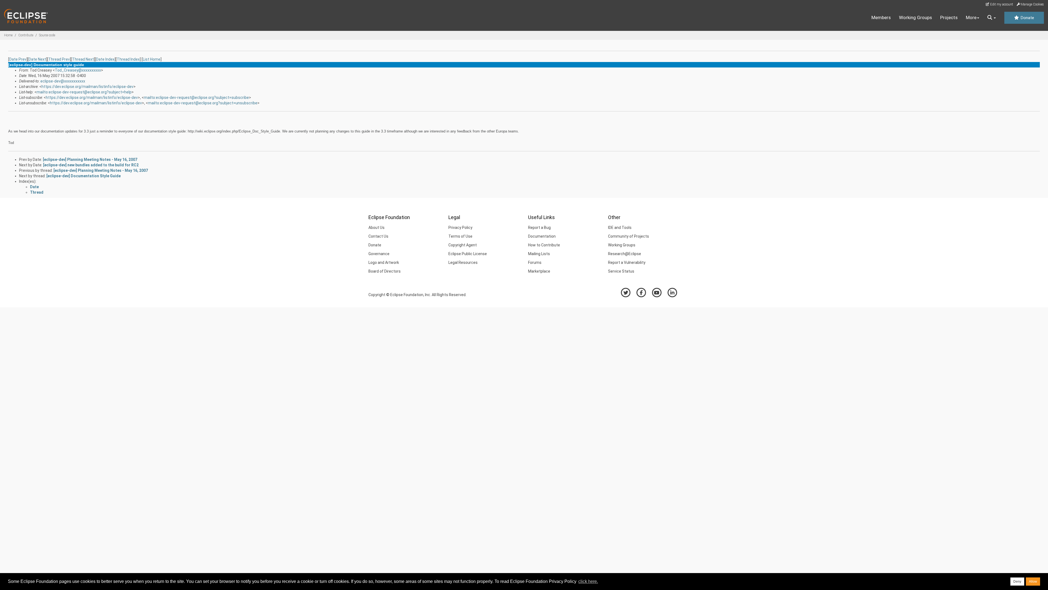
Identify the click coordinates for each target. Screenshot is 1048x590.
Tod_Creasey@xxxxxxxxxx (78, 70)
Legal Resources (463, 262)
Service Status (621, 271)
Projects (949, 17)
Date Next (37, 59)
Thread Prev (59, 59)
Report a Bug (539, 227)
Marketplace (539, 271)
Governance (378, 254)
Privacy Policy (460, 227)
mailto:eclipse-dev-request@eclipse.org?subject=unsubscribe (202, 103)
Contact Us (378, 236)
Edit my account (1001, 4)
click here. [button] (588, 581)
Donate (1026, 17)
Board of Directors (384, 271)
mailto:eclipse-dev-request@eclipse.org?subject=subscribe (196, 97)
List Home (151, 59)
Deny (1017, 581)
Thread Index (128, 59)
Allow (1033, 581)
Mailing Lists (539, 254)
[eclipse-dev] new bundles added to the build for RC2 (91, 165)
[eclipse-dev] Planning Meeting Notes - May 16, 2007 (90, 159)
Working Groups (915, 17)
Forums (534, 262)
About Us (376, 227)
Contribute (25, 35)
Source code (47, 35)
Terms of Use (460, 236)
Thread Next (83, 59)
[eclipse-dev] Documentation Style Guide (83, 176)
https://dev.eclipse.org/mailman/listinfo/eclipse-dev (87, 86)
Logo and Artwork (383, 262)
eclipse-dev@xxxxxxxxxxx (62, 81)
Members (881, 17)
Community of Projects (628, 236)
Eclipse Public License (467, 254)
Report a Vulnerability (626, 262)
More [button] (971, 17)
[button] (991, 18)
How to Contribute (544, 245)
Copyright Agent (462, 245)
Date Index (105, 59)
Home (8, 35)
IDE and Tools (620, 227)
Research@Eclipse (624, 254)
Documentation (542, 236)
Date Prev (17, 59)
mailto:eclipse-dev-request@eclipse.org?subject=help (84, 92)
